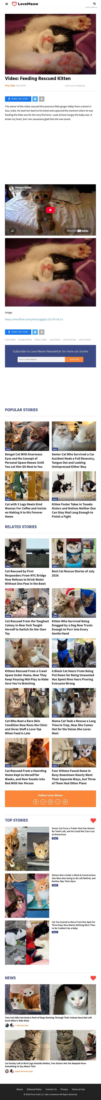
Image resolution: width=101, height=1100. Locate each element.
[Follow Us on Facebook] (35, 801)
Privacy (64, 1089)
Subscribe (74, 359)
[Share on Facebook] (18, 99)
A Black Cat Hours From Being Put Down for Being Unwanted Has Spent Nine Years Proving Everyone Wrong (73, 677)
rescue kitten (69, 340)
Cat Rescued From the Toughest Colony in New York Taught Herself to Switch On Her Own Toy (27, 627)
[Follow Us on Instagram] (50, 801)
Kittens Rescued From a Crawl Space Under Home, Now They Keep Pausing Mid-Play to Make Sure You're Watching (27, 677)
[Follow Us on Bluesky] (57, 801)
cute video (10, 340)
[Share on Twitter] (35, 99)
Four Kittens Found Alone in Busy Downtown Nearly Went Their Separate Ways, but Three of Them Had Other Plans (74, 777)
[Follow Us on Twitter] (43, 801)
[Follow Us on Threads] (65, 801)
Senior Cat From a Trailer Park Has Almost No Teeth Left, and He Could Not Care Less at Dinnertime (73, 831)
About (19, 1089)
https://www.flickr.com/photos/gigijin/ (26, 319)
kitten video (41, 340)
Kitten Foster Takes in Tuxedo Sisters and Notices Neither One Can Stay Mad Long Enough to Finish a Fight (74, 510)
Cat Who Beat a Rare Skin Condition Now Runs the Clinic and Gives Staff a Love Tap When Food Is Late (26, 727)
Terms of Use (78, 1089)
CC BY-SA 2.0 (56, 319)
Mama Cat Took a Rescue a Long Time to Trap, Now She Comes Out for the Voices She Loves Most (74, 727)
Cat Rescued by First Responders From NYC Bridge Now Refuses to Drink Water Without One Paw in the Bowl (25, 577)
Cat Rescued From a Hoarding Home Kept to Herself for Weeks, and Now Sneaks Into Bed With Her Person (25, 777)
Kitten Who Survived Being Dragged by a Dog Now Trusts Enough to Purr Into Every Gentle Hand (72, 627)
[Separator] (41, 99)
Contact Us (51, 1089)
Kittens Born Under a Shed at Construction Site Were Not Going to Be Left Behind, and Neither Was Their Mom (74, 878)
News (8, 449)
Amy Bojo (10, 86)
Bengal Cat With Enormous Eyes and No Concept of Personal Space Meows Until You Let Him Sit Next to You (24, 460)
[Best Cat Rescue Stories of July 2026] (74, 553)
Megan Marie (20, 1071)
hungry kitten (25, 340)
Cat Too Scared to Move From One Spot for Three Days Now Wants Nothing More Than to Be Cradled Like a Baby (73, 925)
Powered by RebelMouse (91, 7)
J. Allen (18, 1025)
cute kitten (54, 340)
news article (85, 340)
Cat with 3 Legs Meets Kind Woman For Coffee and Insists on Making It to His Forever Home (25, 510)
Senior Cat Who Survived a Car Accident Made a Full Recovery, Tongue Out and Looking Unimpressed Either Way (73, 460)
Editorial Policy (34, 1089)
